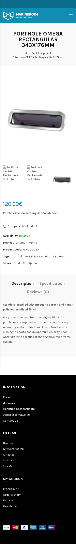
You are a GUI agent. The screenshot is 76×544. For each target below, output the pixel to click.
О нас (7, 397)
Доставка (9, 403)
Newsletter (10, 506)
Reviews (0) (38, 291)
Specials (8, 460)
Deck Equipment (41, 53)
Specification (52, 283)
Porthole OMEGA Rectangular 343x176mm (39, 57)
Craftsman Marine (25, 242)
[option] (14, 173)
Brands (8, 443)
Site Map (8, 466)
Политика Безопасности (19, 409)
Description (22, 283)
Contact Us (10, 420)
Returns (8, 500)
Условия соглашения (17, 415)
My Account (11, 489)
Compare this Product (22, 226)
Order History (12, 494)
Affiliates (9, 454)
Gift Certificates (13, 449)
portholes (9, 322)
